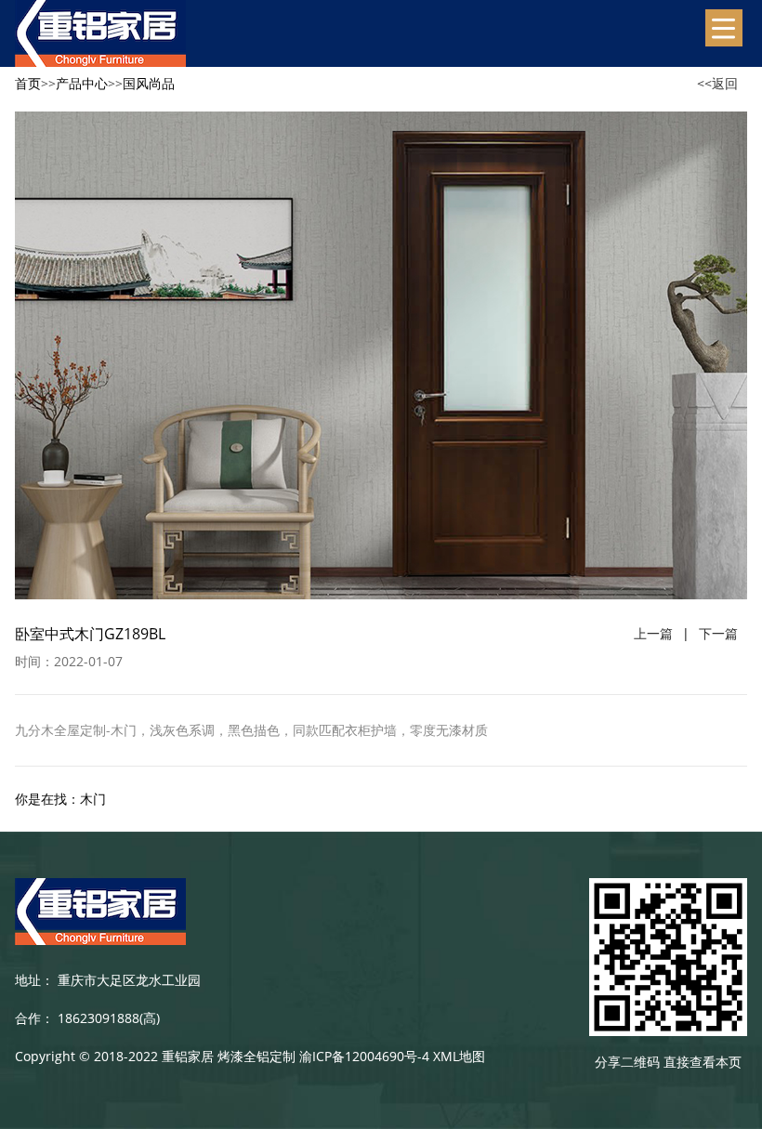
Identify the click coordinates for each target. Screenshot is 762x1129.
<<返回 (717, 83)
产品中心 (82, 83)
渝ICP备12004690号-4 (364, 1056)
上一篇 (653, 633)
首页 (28, 83)
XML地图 (459, 1056)
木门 (93, 798)
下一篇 (718, 633)
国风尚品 (149, 83)
